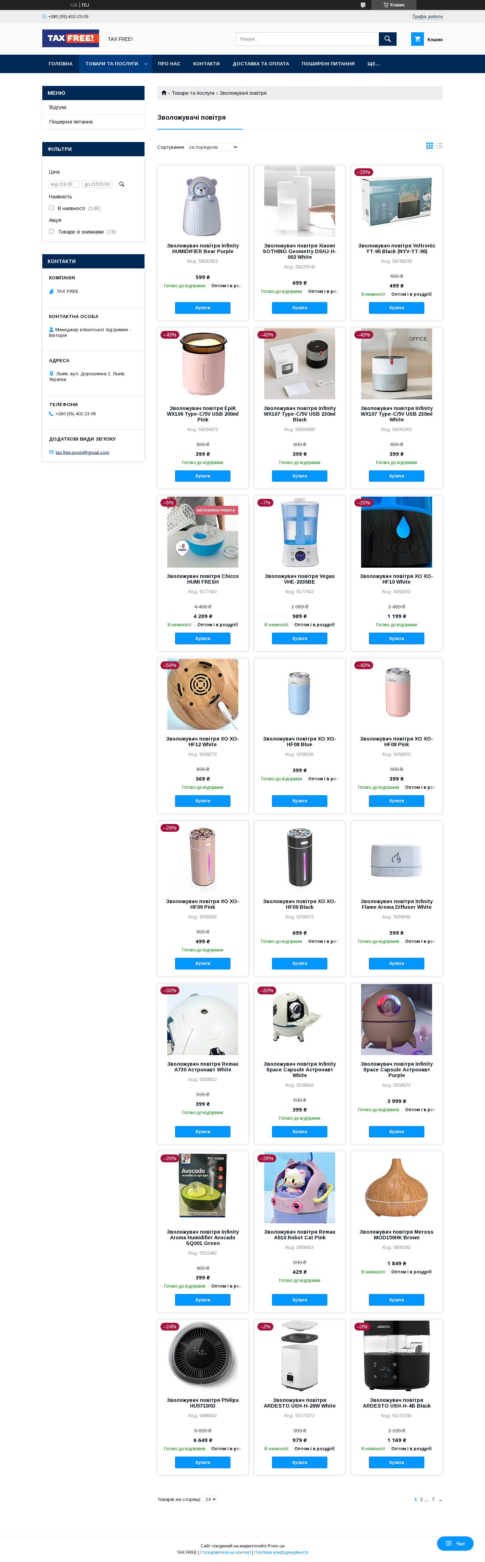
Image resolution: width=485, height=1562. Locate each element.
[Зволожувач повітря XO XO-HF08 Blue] (300, 694)
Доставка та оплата (261, 63)
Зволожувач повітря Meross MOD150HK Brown (397, 1234)
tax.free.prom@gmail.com (82, 452)
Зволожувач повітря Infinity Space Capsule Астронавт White (300, 1069)
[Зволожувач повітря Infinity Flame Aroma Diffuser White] (397, 856)
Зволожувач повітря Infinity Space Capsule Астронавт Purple (397, 1069)
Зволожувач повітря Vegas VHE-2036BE (300, 579)
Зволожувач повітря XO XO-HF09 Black (299, 904)
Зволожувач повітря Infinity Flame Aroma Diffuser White (397, 904)
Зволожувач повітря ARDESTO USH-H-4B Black (397, 1403)
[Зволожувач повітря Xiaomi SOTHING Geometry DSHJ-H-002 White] (300, 200)
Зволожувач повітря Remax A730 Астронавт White (203, 1066)
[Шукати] (388, 39)
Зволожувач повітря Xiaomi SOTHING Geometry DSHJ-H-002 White (300, 251)
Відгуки (57, 107)
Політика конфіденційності (281, 1552)
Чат (460, 1543)
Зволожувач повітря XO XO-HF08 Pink (396, 741)
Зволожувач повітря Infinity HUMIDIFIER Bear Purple (203, 248)
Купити (203, 307)
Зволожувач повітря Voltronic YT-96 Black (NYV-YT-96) (396, 248)
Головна (60, 63)
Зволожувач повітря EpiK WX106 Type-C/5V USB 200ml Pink (203, 413)
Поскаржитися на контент (225, 1552)
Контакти (206, 63)
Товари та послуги (111, 63)
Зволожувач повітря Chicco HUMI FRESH (203, 579)
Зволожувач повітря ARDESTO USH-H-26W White (300, 1403)
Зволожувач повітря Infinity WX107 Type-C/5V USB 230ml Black (300, 413)
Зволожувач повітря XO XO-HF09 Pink (202, 904)
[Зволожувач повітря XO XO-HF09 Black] (300, 856)
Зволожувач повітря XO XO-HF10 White (396, 579)
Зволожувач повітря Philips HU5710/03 (203, 1403)
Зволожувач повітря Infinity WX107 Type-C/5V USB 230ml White (397, 413)
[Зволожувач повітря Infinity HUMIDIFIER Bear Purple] (203, 200)
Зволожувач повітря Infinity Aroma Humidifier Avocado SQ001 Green (203, 1237)
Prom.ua (276, 1546)
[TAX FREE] (70, 45)
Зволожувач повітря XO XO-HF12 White (202, 741)
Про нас (169, 63)
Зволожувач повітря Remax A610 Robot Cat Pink (300, 1234)
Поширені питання (328, 63)
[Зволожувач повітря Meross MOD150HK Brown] (397, 1187)
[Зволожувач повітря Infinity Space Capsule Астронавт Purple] (397, 1019)
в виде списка (439, 147)
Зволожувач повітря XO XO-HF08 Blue (299, 741)
